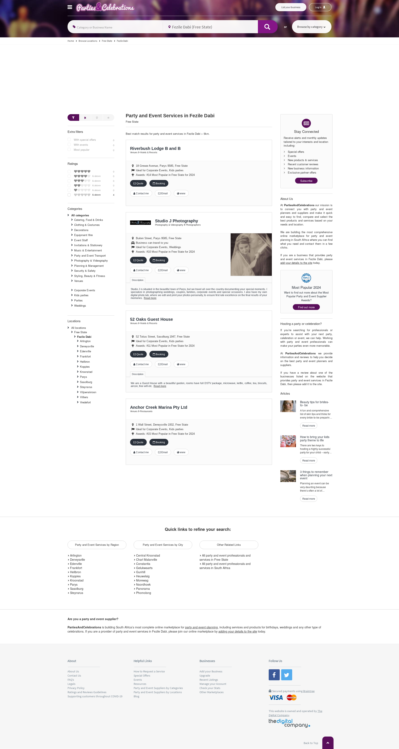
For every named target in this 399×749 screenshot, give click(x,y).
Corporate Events (84, 290)
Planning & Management (89, 266)
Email (164, 193)
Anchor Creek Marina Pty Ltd (158, 407)
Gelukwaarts (144, 568)
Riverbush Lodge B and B (155, 148)
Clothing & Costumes (87, 225)
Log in (318, 7)
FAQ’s (71, 680)
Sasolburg (86, 382)
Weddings (80, 305)
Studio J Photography (176, 221)
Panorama (142, 588)
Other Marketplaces (212, 692)
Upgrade (205, 675)
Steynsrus (86, 387)
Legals (71, 684)
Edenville (85, 351)
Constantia (142, 564)
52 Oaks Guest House (151, 319)
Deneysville (87, 346)
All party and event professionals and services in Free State (225, 557)
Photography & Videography (91, 260)
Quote (139, 183)
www (182, 193)
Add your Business (211, 671)
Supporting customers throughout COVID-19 (95, 696)
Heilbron (85, 361)
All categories (80, 215)
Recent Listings (209, 680)
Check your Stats (210, 688)
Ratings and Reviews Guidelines (87, 692)
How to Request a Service (149, 671)
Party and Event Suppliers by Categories (158, 688)
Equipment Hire (83, 235)
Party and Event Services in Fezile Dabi (170, 115)
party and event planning (201, 627)
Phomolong (143, 593)
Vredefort (85, 402)
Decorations (81, 230)
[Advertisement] (199, 76)
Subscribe (306, 181)
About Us (73, 671)
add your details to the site (296, 263)
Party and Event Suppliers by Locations (158, 692)
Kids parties (81, 295)
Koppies (85, 366)
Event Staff (81, 240)
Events (138, 680)
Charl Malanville (146, 559)
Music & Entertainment (88, 250)
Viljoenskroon (88, 392)
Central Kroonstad (147, 555)
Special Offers (142, 675)
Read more (150, 298)
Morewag (141, 580)
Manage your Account (213, 684)
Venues (78, 281)
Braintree (309, 691)
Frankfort (85, 356)
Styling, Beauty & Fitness (89, 276)
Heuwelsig (142, 576)
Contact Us (74, 675)
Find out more (306, 307)
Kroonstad (86, 372)
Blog (136, 696)
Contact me (142, 193)
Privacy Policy (76, 688)
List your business (290, 7)
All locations (78, 328)
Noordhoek (143, 584)
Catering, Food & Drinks (88, 220)
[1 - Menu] (70, 8)
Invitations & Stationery (88, 245)
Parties (78, 300)
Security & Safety (85, 271)
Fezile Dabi (84, 337)
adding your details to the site (237, 631)
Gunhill (140, 572)
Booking (160, 183)
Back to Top (311, 743)
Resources (140, 684)
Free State (80, 332)
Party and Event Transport (90, 255)
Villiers (84, 397)
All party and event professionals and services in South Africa (225, 566)
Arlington (85, 341)
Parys (83, 377)
